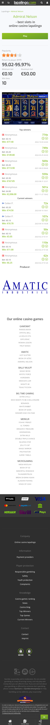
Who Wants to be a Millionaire (25, 400)
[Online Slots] (25, 287)
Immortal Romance (25, 471)
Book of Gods (25, 410)
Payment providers (25, 557)
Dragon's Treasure (25, 429)
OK (44, 717)
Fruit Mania (25, 346)
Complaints (25, 584)
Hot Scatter (25, 355)
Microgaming (25, 461)
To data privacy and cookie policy (11, 713)
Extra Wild (25, 435)
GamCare (18, 688)
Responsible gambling (25, 571)
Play (25, 36)
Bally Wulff (25, 367)
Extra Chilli (25, 396)
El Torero (25, 425)
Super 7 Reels (25, 455)
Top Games (25, 615)
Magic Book (25, 371)
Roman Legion (25, 342)
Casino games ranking (25, 599)
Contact (25, 634)
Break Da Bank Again (25, 477)
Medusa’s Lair (25, 381)
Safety (25, 576)
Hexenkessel (25, 432)
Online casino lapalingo (25, 542)
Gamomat (25, 326)
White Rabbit (25, 406)
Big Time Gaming (25, 393)
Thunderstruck (25, 474)
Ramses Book (25, 329)
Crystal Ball (25, 333)
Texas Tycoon (25, 387)
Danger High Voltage (25, 413)
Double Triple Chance (25, 438)
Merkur (25, 419)
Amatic (25, 351)
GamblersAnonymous (32, 688)
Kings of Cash (25, 484)
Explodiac (25, 339)
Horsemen (25, 377)
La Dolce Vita (25, 336)
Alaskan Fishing (25, 481)
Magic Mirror (25, 448)
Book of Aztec (25, 358)
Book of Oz (25, 467)
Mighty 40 (25, 384)
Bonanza (25, 403)
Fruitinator (25, 452)
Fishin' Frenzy (25, 422)
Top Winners (25, 611)
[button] (3, 3)
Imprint (25, 638)
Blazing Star (25, 442)
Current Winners (25, 619)
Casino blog (25, 607)
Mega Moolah (25, 464)
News (25, 603)
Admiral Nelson (25, 361)
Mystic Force (25, 374)
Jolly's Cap (25, 445)
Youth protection (25, 580)
